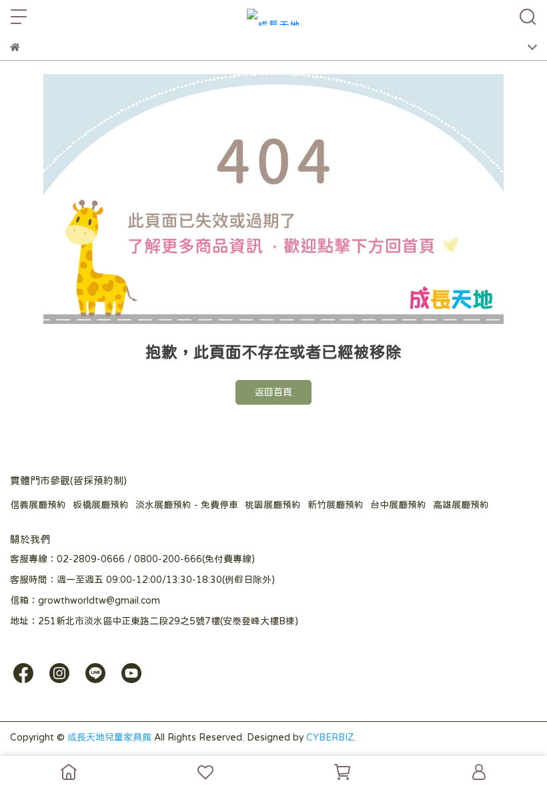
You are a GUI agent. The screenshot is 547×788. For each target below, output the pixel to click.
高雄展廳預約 (461, 505)
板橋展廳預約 (101, 505)
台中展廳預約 (398, 505)
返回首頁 (273, 392)
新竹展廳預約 (336, 505)
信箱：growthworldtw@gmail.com (85, 600)
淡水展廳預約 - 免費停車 (186, 505)
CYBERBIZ (330, 737)
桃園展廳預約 (273, 505)
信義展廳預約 (38, 505)
